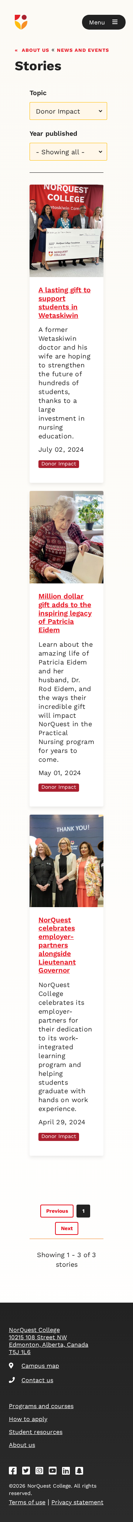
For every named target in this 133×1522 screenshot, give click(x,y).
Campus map (40, 1365)
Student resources (35, 1431)
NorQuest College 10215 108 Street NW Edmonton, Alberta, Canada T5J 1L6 (48, 1341)
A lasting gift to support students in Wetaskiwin (64, 302)
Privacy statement (77, 1502)
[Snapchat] (81, 1471)
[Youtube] (55, 1471)
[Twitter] (28, 1471)
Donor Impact (58, 464)
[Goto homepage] (66, 22)
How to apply (28, 1418)
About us (35, 49)
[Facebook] (15, 1471)
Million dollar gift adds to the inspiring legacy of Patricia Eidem (65, 613)
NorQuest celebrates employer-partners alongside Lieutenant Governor (57, 945)
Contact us (37, 1380)
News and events (83, 49)
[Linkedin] (68, 1471)
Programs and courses (41, 1406)
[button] (104, 22)
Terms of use (27, 1502)
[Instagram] (41, 1471)
